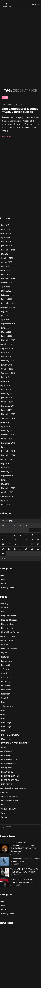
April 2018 (5, 385)
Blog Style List (7, 628)
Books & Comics (8, 636)
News (3, 747)
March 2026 (6, 233)
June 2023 (5, 270)
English (4, 652)
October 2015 (7, 439)
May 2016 (5, 422)
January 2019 (6, 365)
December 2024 (8, 250)
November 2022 (8, 282)
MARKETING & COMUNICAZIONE (15, 743)
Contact (4, 644)
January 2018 (6, 397)
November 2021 (8, 307)
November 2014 (8, 455)
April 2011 (5, 500)
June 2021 (5, 315)
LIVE (3, 579)
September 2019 (8, 348)
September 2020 (8, 323)
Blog (3, 611)
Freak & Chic (6, 665)
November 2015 (8, 434)
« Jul (3, 558)
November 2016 (8, 414)
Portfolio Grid (7, 751)
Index (3, 731)
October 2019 (7, 344)
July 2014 (5, 463)
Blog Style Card (7, 624)
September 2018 (8, 373)
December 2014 (8, 451)
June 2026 (5, 229)
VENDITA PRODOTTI (9, 809)
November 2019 (8, 340)
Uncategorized (7, 587)
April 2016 (5, 426)
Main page (5, 739)
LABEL (5, 98)
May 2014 (5, 467)
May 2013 (5, 484)
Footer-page (6, 661)
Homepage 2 (6, 726)
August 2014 (6, 459)
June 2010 (5, 504)
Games (6, 669)
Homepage (6, 722)
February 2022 (7, 295)
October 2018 (7, 369)
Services (4, 792)
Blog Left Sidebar (8, 616)
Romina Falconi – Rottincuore (13, 788)
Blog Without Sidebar (10, 632)
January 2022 (6, 299)
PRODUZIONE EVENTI (10, 776)
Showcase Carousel (9, 796)
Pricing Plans (6, 768)
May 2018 (5, 381)
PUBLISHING (6, 784)
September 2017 (8, 406)
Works (4, 817)
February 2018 (7, 393)
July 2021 (5, 311)
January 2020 (6, 336)
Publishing (7, 677)
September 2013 (8, 475)
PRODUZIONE (7, 772)
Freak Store (6, 689)
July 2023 (5, 266)
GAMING (5, 698)
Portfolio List (6, 755)
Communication (8, 640)
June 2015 (5, 447)
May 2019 (5, 352)
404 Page (5, 603)
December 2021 (8, 303)
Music (5, 673)
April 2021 (5, 319)
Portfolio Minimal (8, 763)
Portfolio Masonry (9, 759)
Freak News (6, 685)
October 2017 (7, 402)
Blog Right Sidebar (9, 620)
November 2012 (8, 488)
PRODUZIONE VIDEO (10, 780)
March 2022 (6, 291)
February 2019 (7, 360)
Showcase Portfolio (9, 800)
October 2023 (7, 258)
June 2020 (5, 328)
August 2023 (6, 262)
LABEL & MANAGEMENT (11, 735)
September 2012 (8, 496)
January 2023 (6, 274)
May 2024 (5, 254)
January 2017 (6, 410)
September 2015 (8, 443)
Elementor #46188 (9, 648)
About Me (5, 607)
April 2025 (5, 237)
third (3, 804)
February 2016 (7, 430)
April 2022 (5, 287)
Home (3, 702)
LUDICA (4, 583)
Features (5, 657)
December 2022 (8, 278)
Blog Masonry (8, 706)
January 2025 (6, 245)
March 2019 (6, 356)
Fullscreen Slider (8, 694)
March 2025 (6, 241)
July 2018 (5, 377)
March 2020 (6, 332)
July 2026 (5, 225)
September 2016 (8, 418)
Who (3, 813)
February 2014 (7, 471)
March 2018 (6, 389)
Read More (6, 136)
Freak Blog (5, 681)
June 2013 (5, 480)
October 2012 (7, 492)
